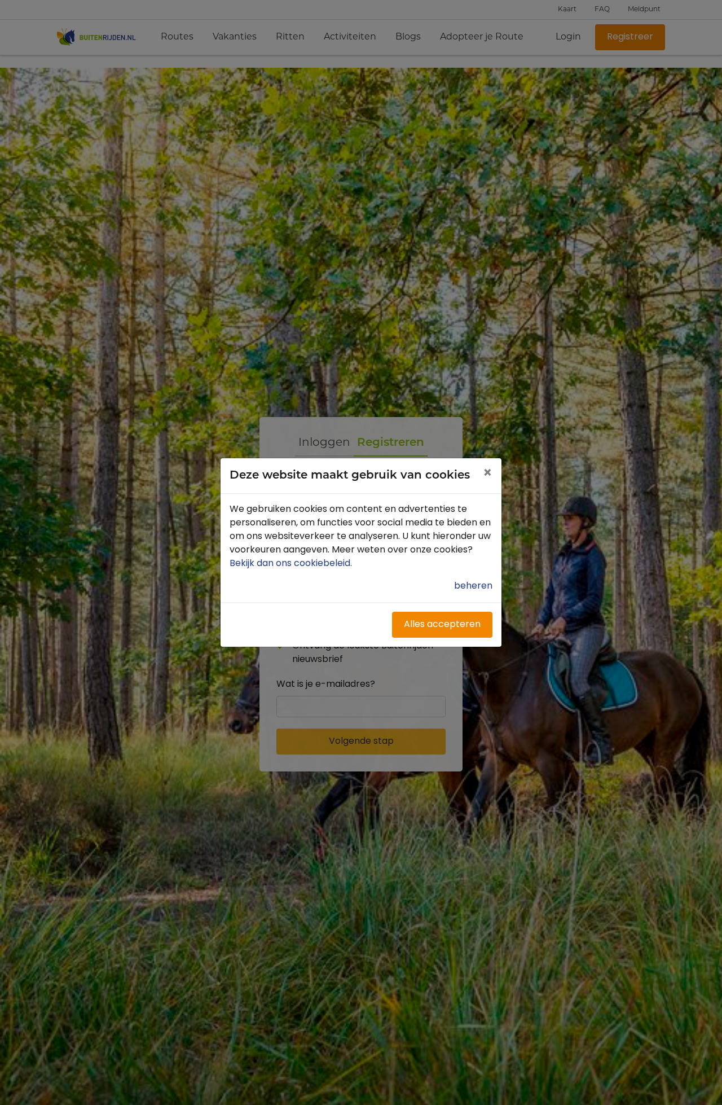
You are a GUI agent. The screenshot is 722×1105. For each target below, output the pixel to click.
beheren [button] (473, 586)
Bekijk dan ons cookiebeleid (292, 563)
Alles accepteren (442, 624)
